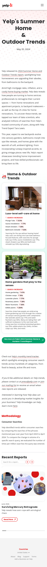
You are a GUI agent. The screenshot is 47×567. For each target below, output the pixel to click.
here (15, 405)
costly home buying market (15, 91)
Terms (34, 556)
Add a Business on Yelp (24, 559)
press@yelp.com (29, 381)
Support (26, 556)
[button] (28, 462)
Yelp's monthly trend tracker (25, 356)
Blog (19, 556)
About (13, 556)
